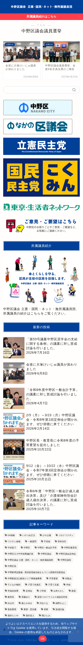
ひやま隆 (47, 535)
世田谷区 (62, 541)
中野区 (27, 547)
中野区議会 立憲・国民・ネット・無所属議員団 (30, 560)
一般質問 (32, 541)
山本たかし (58, 591)
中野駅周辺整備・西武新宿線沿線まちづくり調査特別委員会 (36, 572)
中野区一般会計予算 (47, 547)
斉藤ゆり (25, 597)
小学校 (43, 591)
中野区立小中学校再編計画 (20, 554)
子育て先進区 (34, 585)
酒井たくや (13, 615)
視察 (46, 609)
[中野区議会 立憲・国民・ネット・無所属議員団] (41, 5)
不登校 (47, 541)
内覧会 (68, 578)
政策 (74, 591)
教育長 (11, 597)
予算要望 (53, 578)
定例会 (29, 591)
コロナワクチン (66, 535)
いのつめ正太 (28, 535)
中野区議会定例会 (67, 554)
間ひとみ (46, 615)
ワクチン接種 (14, 541)
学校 (68, 585)
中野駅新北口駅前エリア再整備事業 (25, 578)
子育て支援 (53, 585)
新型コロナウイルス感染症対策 (52, 597)
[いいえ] (78, 631)
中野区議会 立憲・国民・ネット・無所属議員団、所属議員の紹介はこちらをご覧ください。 (41, 311)
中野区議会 (46, 554)
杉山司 (11, 603)
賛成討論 (60, 609)
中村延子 (12, 547)
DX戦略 (11, 535)
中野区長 (12, 566)
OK (43, 638)
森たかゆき (26, 603)
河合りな (44, 603)
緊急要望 (12, 609)
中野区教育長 (70, 547)
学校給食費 (13, 591)
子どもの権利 (14, 585)
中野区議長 (65, 560)
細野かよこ (61, 603)
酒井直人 (30, 615)
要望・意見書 (30, 609)
